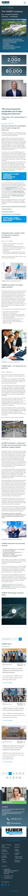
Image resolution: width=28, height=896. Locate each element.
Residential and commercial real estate (11, 214)
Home (3, 8)
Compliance (6, 44)
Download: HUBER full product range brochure (12, 219)
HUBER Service (6, 585)
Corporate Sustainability (10, 42)
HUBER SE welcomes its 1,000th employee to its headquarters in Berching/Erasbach (13, 670)
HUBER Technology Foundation (12, 47)
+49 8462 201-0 (15, 819)
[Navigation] (24, 2)
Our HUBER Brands (8, 45)
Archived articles (6, 646)
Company (10, 8)
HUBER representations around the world (13, 196)
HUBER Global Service (18, 191)
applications (8, 188)
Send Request (8, 802)
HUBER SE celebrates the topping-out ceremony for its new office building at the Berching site (14, 747)
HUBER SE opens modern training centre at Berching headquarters (13, 709)
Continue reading (7, 682)
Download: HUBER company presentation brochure (11, 176)
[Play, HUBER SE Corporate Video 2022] (14, 611)
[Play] (14, 611)
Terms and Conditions (9, 48)
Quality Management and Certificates (13, 40)
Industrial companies (7, 209)
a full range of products (11, 187)
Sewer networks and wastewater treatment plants (14, 206)
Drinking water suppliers (7, 211)
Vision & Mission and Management (12, 39)
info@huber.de (16, 823)
